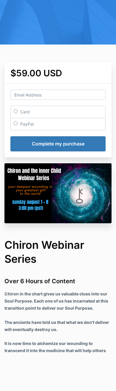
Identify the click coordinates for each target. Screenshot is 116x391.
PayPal (26, 123)
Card (24, 111)
